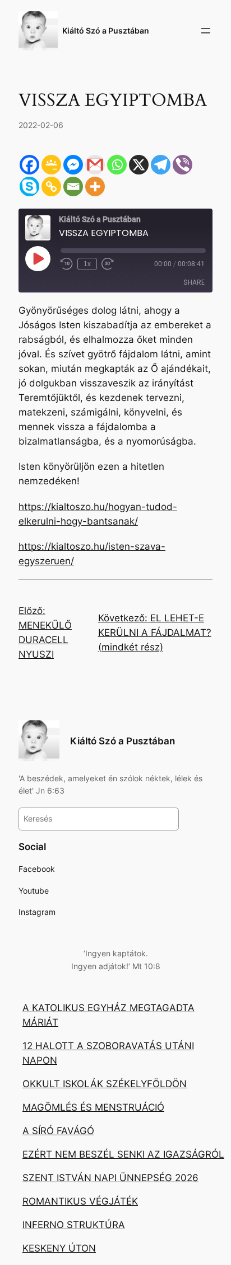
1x (87, 264)
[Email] (73, 186)
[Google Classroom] (51, 164)
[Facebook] (29, 164)
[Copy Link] (51, 186)
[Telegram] (160, 164)
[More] (95, 186)
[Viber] (182, 164)
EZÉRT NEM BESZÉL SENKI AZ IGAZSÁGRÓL (123, 1154)
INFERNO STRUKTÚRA (73, 1224)
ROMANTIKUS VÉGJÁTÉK (80, 1201)
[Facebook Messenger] (73, 164)
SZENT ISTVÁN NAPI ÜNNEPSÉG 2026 (110, 1177)
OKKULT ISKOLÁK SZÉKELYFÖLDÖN (104, 1083)
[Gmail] (95, 164)
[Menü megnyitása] (205, 30)
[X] (139, 164)
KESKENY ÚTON (59, 1248)
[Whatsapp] (117, 164)
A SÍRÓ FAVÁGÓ (58, 1130)
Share (194, 282)
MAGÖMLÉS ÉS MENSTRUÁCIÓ (93, 1107)
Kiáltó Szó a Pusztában (105, 30)
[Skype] (29, 186)
